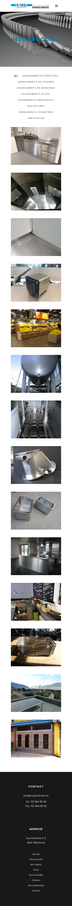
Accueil (36, 854)
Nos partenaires (36, 885)
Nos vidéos (36, 864)
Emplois (36, 880)
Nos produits (36, 859)
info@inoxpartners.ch (36, 795)
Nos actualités (36, 875)
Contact (36, 890)
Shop (36, 869)
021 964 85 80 (38, 801)
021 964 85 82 (39, 806)
